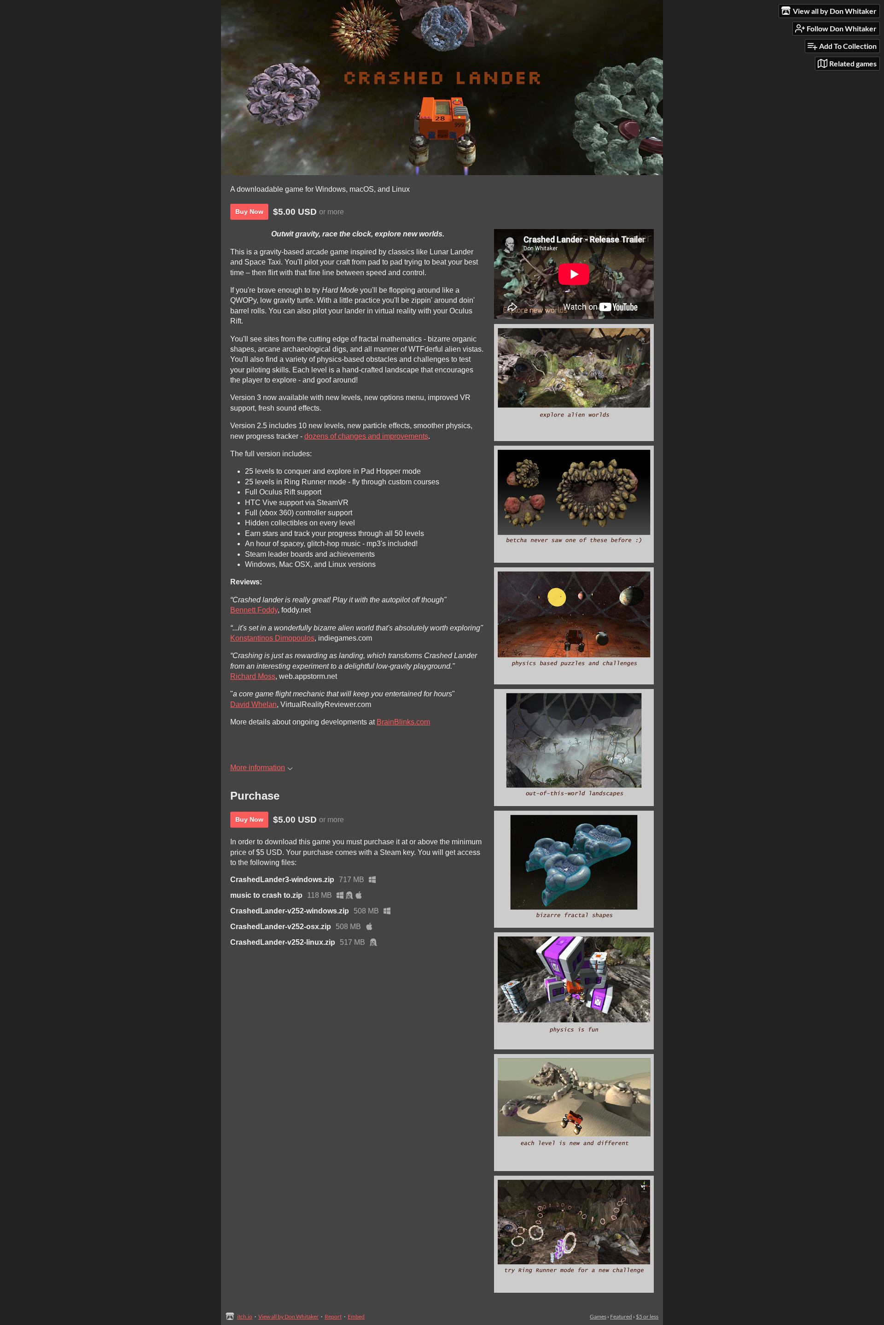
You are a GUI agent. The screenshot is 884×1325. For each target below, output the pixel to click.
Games (598, 1316)
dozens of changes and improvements (366, 436)
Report (333, 1316)
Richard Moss (252, 676)
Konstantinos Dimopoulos (272, 638)
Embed (356, 1316)
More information (257, 767)
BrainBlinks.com (403, 722)
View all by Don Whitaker (288, 1316)
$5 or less (647, 1316)
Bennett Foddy (254, 610)
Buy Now (249, 211)
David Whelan (253, 704)
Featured (621, 1316)
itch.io (244, 1316)
